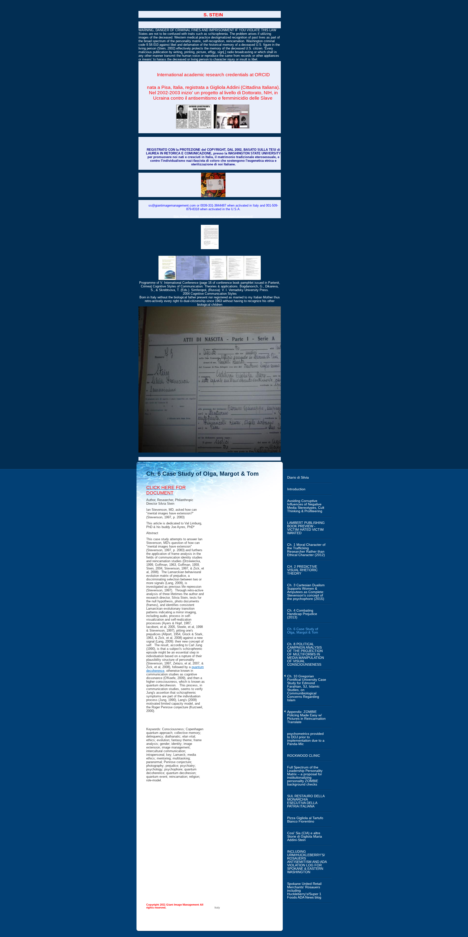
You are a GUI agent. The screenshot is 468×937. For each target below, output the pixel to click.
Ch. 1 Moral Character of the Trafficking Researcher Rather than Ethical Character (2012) (306, 550)
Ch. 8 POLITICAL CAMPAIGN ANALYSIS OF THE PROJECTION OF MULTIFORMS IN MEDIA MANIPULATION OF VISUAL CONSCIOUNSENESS (305, 654)
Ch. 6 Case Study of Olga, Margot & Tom (302, 630)
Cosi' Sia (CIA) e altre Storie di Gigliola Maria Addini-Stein (304, 836)
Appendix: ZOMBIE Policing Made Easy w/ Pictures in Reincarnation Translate (306, 717)
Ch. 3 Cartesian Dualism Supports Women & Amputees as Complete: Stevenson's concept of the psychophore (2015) (306, 592)
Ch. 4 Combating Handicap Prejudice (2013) (302, 613)
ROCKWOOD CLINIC (303, 755)
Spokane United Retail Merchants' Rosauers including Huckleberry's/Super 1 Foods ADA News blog (304, 890)
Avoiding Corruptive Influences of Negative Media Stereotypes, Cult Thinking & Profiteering (305, 506)
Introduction (296, 489)
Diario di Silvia (298, 477)
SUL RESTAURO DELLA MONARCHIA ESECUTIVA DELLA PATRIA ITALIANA (306, 801)
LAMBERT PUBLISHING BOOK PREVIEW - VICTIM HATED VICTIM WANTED (306, 528)
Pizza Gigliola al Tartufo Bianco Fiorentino (305, 819)
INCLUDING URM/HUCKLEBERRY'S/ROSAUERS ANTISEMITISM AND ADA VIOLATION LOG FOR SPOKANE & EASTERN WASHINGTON (307, 862)
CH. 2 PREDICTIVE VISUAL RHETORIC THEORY (302, 570)
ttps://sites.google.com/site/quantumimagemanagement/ (213, 216)
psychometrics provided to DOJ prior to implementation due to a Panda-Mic (305, 739)
